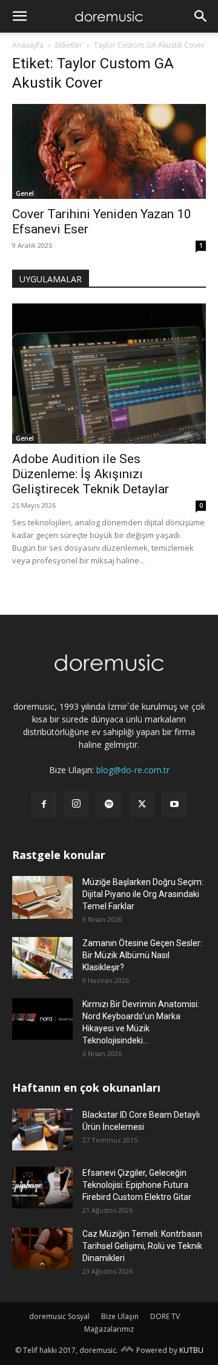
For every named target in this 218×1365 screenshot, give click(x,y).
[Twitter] (142, 805)
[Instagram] (76, 804)
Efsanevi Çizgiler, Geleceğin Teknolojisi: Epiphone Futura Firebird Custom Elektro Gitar (136, 1185)
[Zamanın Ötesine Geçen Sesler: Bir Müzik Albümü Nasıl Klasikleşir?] (42, 958)
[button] (19, 16)
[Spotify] (109, 805)
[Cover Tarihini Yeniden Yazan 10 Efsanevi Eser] (109, 151)
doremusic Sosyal (59, 1316)
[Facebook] (43, 805)
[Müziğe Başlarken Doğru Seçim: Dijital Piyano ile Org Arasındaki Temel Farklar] (42, 897)
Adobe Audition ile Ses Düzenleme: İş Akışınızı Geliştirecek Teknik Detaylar (90, 474)
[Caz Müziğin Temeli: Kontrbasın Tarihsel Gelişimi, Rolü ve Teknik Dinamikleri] (42, 1248)
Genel (25, 193)
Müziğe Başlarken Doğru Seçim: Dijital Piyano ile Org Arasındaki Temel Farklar (142, 894)
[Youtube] (174, 805)
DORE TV (165, 1316)
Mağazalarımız (109, 1329)
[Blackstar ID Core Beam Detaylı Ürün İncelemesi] (42, 1129)
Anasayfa (28, 45)
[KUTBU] (127, 1350)
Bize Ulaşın (120, 1316)
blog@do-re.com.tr (133, 770)
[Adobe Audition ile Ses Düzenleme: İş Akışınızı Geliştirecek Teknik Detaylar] (109, 373)
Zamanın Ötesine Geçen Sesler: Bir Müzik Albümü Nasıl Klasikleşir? (142, 955)
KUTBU (191, 1350)
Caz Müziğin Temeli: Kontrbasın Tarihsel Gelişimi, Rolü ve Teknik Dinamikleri (142, 1246)
